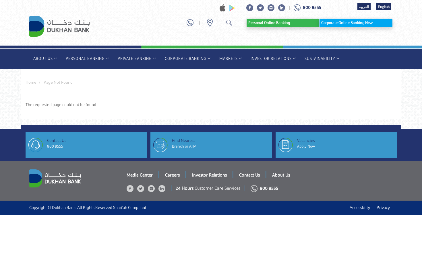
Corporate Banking (185, 58)
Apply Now (306, 146)
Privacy (383, 208)
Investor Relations (271, 58)
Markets (228, 58)
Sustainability (320, 58)
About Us (43, 58)
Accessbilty (360, 208)
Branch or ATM (184, 146)
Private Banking (135, 58)
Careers (172, 175)
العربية (364, 7)
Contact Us (249, 175)
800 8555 (55, 146)
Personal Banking (85, 58)
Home (31, 83)
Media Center (140, 175)
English (384, 7)
